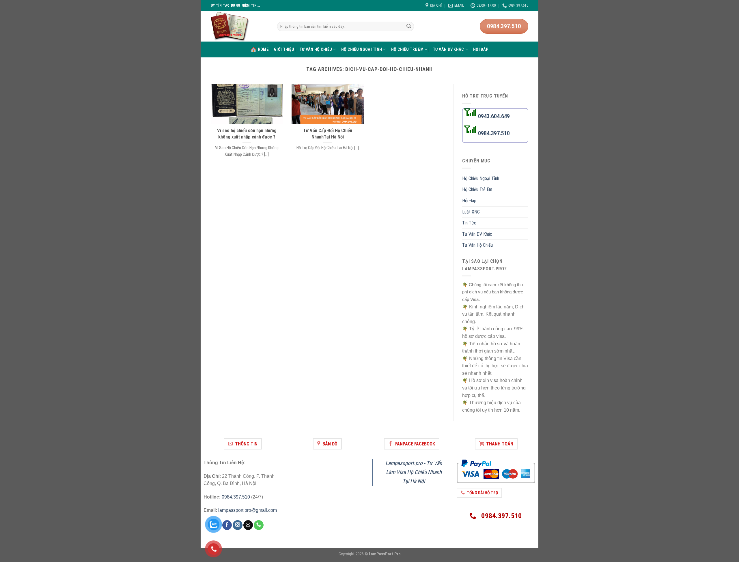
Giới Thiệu (284, 49)
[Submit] (409, 26)
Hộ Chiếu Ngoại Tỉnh (361, 49)
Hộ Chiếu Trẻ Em (407, 49)
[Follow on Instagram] (237, 525)
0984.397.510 (236, 496)
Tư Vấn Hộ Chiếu (315, 49)
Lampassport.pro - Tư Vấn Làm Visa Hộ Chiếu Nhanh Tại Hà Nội (413, 472)
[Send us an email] (248, 525)
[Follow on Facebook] (227, 525)
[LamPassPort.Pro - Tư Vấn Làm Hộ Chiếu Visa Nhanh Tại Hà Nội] (239, 26)
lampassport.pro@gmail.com (247, 510)
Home (263, 49)
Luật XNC (471, 212)
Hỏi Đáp (480, 49)
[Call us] (258, 525)
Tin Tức (469, 223)
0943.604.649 (493, 116)
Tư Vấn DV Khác (448, 49)
